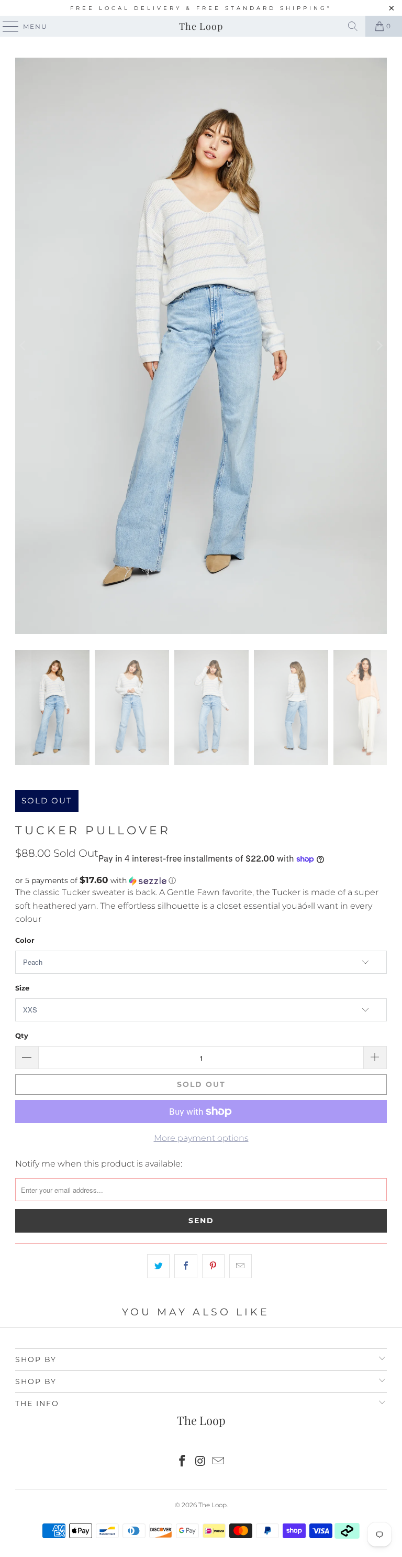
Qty (21, 1035)
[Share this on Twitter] (158, 1266)
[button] (201, 880)
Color (25, 940)
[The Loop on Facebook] (182, 1462)
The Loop (201, 26)
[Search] (353, 26)
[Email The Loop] (219, 1462)
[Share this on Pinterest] (213, 1266)
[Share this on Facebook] (185, 1266)
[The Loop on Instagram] (200, 1462)
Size (22, 988)
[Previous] (23, 346)
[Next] (379, 346)
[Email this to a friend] (240, 1266)
